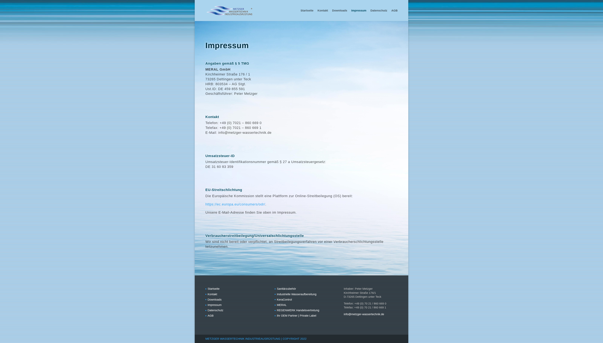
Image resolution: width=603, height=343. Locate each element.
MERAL (282, 305)
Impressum (358, 10)
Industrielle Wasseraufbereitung (296, 294)
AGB (394, 10)
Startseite (307, 10)
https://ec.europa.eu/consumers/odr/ (235, 204)
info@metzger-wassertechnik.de (364, 314)
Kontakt (323, 10)
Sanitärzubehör (286, 288)
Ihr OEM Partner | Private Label (296, 315)
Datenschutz (378, 10)
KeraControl (284, 299)
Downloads (339, 10)
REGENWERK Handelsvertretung (298, 310)
